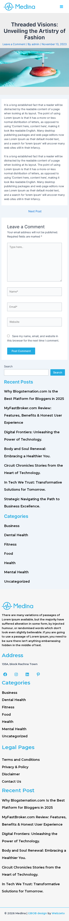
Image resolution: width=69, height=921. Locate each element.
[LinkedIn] (27, 674)
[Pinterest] (38, 674)
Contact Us (11, 782)
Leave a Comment (14, 44)
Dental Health (16, 535)
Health (10, 563)
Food (8, 554)
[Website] (34, 322)
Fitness (10, 544)
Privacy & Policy (15, 767)
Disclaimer (11, 774)
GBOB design (37, 913)
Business (12, 526)
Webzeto (58, 913)
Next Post (35, 211)
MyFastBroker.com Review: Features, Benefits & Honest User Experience (33, 415)
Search (8, 366)
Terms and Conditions (21, 760)
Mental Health (16, 572)
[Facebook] (5, 674)
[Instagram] (16, 674)
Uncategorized (17, 582)
